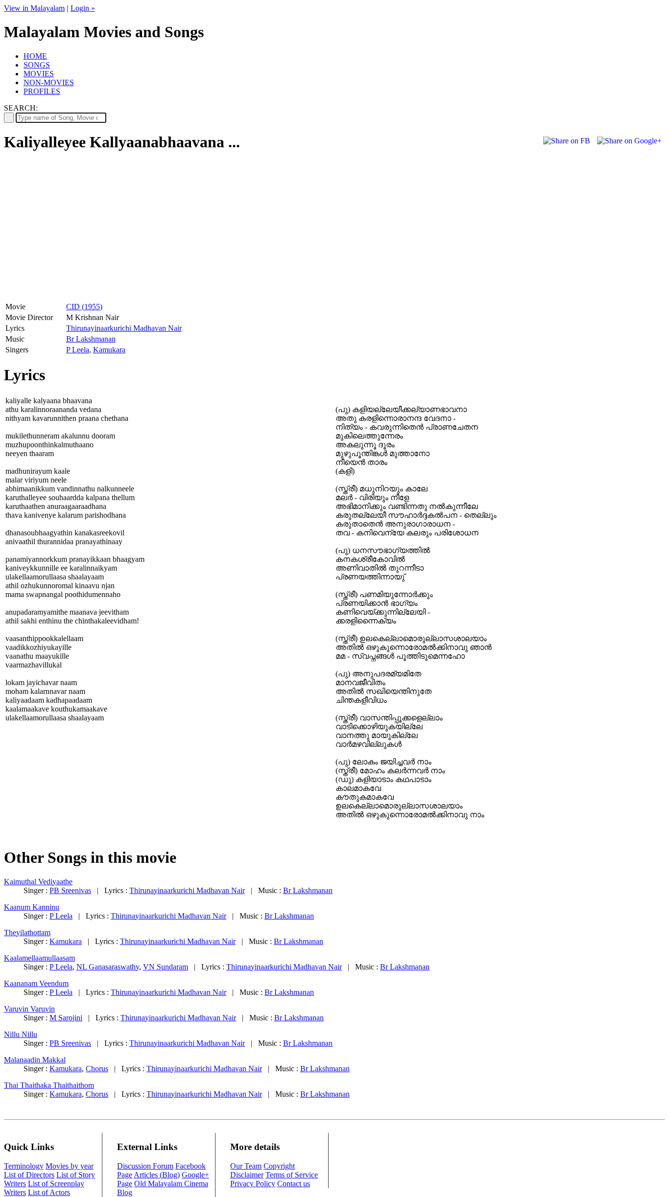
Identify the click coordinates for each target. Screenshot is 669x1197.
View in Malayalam (34, 8)
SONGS (37, 65)
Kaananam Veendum (36, 983)
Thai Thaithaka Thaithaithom (49, 1085)
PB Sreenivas (70, 890)
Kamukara (109, 349)
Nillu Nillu (20, 1034)
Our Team (246, 1166)
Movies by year (70, 1166)
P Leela (77, 349)
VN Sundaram (165, 967)
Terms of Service (291, 1175)
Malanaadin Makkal (35, 1060)
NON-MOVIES (49, 82)
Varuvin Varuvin (29, 1009)
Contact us (293, 1183)
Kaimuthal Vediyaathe (38, 881)
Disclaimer (246, 1175)
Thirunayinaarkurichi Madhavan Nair (124, 328)
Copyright (279, 1166)
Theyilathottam (27, 932)
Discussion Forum (145, 1166)
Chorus (97, 1068)
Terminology (24, 1166)
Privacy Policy (252, 1183)
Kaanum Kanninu (31, 907)
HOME (35, 56)
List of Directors (29, 1175)
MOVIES (39, 73)
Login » (83, 8)
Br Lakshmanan (91, 339)
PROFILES (42, 91)
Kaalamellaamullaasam (39, 958)
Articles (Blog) (157, 1175)
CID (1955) (84, 306)
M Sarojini (65, 1017)
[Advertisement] (86, 230)
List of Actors (49, 1192)
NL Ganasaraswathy (107, 967)
